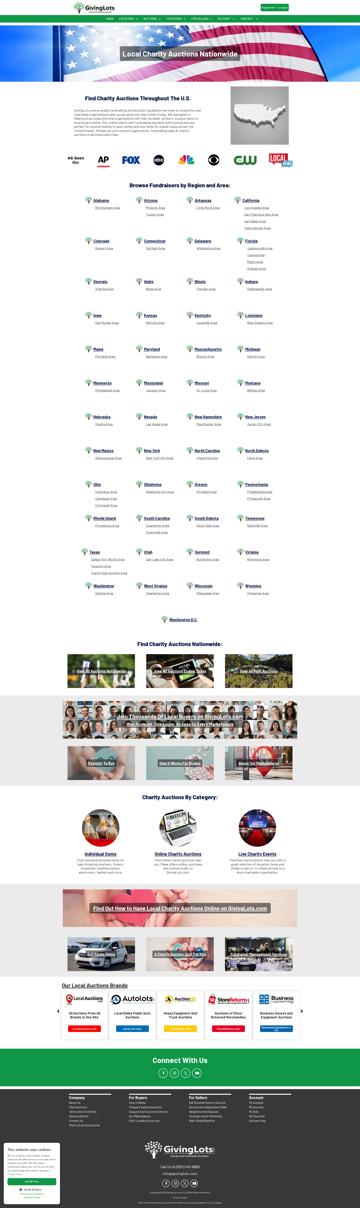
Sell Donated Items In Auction (207, 1102)
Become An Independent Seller (208, 1107)
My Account (256, 1102)
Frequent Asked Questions (145, 1107)
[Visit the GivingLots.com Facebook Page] (163, 1073)
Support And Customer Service (148, 1111)
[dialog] (32, 1173)
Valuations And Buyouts (204, 1111)
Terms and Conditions (32, 1194)
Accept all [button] (32, 1181)
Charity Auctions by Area (84, 1125)
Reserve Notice (78, 1116)
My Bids (254, 1111)
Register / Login (275, 7)
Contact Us (76, 1120)
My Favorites (257, 1116)
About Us (75, 1102)
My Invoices (256, 1107)
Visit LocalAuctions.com (144, 1120)
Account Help (257, 1120)
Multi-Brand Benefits (202, 1120)
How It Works (137, 1102)
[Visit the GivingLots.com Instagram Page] (174, 1073)
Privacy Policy (15, 1174)
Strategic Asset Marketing (205, 1116)
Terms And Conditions (83, 1111)
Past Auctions (78, 1107)
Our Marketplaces (140, 1116)
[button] (32, 1189)
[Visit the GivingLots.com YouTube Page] (197, 1073)
